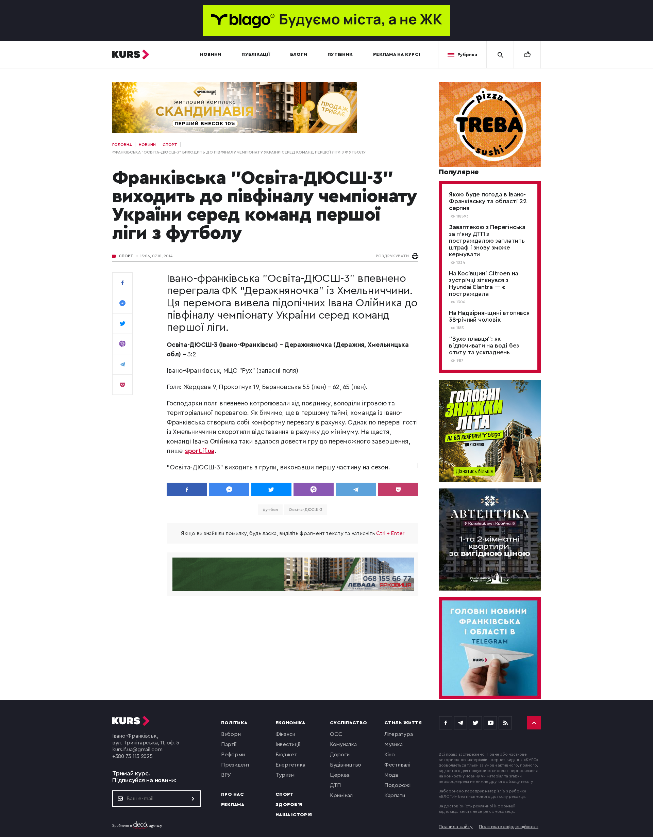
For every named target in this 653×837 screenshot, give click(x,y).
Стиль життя (403, 723)
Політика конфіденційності (508, 826)
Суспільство (348, 723)
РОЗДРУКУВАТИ (392, 256)
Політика (234, 723)
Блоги (298, 54)
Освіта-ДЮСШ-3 (305, 510)
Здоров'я (288, 804)
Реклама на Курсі (396, 54)
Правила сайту (456, 826)
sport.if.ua (199, 451)
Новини (210, 54)
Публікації (255, 54)
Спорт (126, 256)
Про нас (232, 794)
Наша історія (293, 814)
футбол (270, 510)
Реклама (232, 804)
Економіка (290, 723)
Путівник (340, 54)
